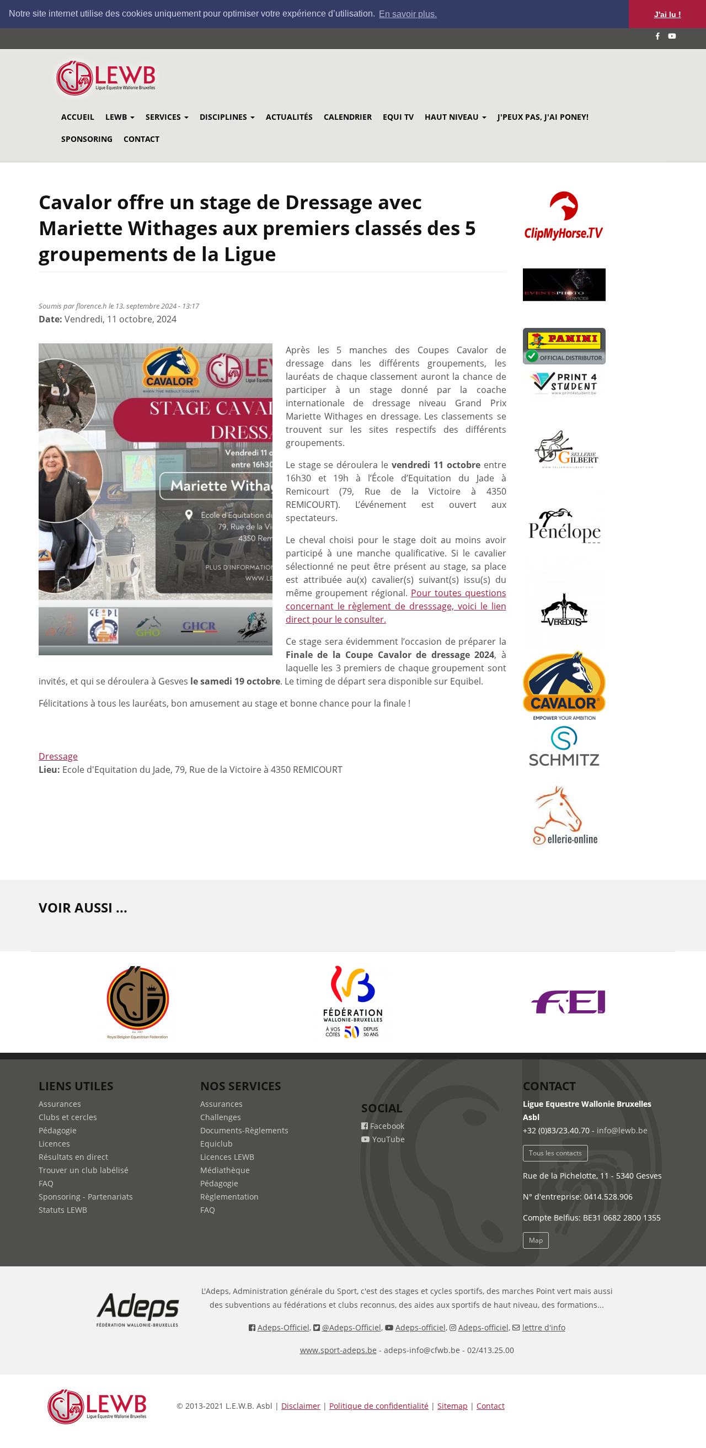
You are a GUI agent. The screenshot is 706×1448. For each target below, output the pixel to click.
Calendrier (348, 117)
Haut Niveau (453, 117)
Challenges (220, 1117)
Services (164, 117)
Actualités (289, 117)
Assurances (60, 1104)
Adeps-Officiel (283, 1327)
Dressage (58, 756)
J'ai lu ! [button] (667, 14)
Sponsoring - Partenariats (86, 1196)
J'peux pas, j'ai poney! (543, 117)
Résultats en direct (73, 1157)
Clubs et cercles (68, 1117)
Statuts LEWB (63, 1210)
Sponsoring (87, 139)
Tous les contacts (555, 1153)
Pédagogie (58, 1130)
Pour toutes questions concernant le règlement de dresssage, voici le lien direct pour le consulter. (396, 606)
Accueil (77, 117)
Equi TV (398, 117)
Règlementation (229, 1196)
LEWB (117, 117)
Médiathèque (225, 1170)
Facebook (386, 1126)
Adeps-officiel (420, 1327)
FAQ (46, 1183)
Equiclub (216, 1143)
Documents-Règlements (244, 1130)
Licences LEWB (227, 1157)
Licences (54, 1143)
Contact (141, 139)
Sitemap (452, 1406)
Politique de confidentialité (379, 1406)
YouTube (387, 1139)
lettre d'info (543, 1327)
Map (536, 1240)
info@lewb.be (622, 1130)
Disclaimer (300, 1406)
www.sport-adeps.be (338, 1350)
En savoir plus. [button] (408, 14)
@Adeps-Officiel (351, 1327)
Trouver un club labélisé (84, 1170)
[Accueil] (120, 78)
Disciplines (224, 117)
